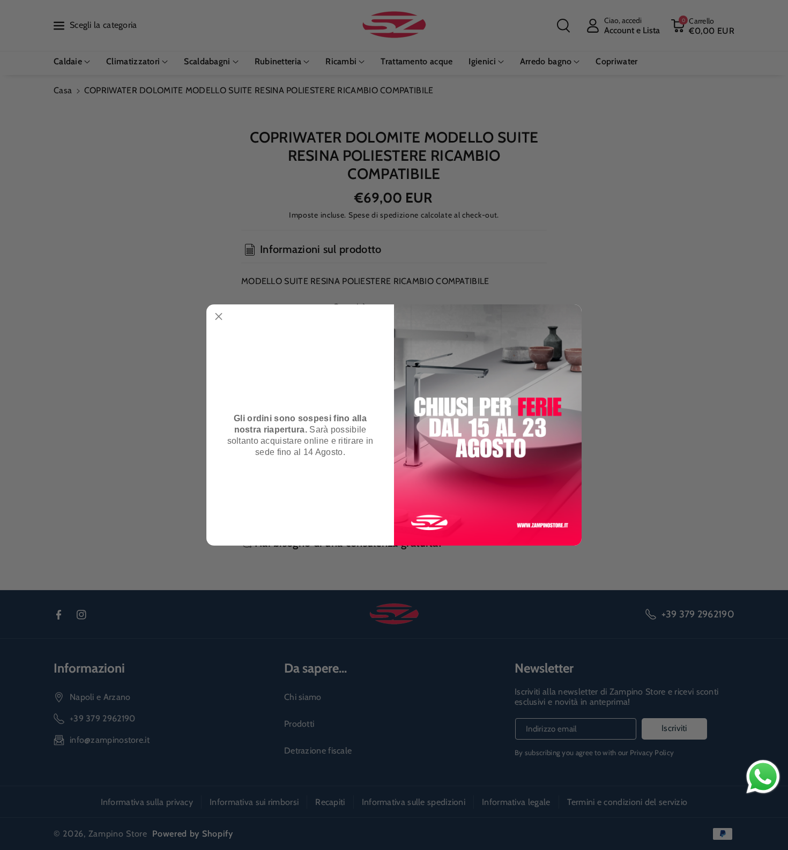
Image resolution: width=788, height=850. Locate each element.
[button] (218, 316)
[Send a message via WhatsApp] (763, 776)
